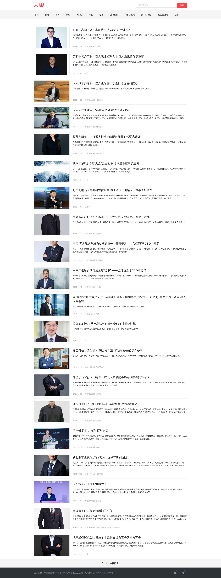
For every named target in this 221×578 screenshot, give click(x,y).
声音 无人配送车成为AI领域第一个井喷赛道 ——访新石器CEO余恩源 (116, 243)
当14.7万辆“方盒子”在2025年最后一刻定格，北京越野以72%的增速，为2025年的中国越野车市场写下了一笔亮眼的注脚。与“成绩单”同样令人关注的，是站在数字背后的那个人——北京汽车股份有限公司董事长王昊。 (129, 170)
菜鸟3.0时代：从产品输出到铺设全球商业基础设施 (104, 324)
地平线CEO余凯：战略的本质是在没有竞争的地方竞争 (107, 537)
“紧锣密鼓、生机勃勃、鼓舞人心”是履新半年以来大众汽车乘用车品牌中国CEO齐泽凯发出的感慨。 (112, 88)
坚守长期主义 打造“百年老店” (91, 430)
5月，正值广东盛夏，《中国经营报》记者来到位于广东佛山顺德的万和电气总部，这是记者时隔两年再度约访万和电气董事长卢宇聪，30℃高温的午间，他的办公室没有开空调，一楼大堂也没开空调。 (130, 63)
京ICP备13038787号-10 (76, 572)
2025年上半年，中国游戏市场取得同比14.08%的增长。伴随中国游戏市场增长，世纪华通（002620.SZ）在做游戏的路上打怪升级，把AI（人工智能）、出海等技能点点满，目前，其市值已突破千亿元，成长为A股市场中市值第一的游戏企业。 (130, 437)
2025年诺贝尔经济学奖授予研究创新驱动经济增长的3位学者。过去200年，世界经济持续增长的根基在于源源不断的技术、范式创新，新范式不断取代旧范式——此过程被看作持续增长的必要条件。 (130, 277)
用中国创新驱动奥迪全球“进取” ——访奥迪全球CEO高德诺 (109, 270)
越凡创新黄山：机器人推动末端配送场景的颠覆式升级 (106, 136)
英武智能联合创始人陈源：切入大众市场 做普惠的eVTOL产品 (111, 217)
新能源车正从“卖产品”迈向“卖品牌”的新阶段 (100, 457)
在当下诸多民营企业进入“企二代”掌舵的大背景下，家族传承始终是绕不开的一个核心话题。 (109, 306)
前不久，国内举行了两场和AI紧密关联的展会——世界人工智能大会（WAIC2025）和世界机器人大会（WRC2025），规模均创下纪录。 (127, 355)
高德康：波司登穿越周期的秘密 (92, 511)
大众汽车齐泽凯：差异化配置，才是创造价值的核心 (105, 83)
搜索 (182, 5)
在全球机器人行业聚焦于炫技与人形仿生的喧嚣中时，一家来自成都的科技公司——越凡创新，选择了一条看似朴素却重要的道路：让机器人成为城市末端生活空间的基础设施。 (129, 143)
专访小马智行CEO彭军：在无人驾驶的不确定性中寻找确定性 (111, 377)
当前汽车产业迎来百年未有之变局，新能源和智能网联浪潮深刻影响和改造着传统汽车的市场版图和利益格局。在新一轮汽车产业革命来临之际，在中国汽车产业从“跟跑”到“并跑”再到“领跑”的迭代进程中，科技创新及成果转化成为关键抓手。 (128, 490)
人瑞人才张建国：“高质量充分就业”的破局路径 (102, 110)
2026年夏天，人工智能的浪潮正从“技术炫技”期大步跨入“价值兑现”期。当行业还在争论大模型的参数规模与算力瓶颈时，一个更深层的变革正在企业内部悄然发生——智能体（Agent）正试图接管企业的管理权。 (130, 36)
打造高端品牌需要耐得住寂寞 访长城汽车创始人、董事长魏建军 (112, 190)
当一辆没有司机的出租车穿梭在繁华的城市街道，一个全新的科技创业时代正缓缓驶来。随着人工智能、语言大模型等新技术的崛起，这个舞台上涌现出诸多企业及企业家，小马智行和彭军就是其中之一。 (129, 383)
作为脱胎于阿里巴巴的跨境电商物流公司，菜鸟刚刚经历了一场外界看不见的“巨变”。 (106, 329)
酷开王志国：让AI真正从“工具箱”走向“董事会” (101, 30)
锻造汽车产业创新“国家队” (89, 484)
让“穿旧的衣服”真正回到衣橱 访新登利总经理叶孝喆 (105, 404)
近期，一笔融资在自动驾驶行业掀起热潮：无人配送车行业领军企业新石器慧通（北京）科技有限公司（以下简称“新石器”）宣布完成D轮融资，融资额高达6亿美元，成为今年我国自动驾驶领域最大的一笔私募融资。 (129, 250)
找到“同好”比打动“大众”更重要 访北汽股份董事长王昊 (106, 163)
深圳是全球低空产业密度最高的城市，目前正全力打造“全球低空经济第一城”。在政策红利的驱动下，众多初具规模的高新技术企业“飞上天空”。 (129, 222)
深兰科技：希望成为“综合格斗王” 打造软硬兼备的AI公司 (108, 350)
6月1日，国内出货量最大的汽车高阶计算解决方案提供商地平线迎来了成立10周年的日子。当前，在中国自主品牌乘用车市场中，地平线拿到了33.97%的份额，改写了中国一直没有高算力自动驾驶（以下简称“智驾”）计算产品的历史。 (129, 544)
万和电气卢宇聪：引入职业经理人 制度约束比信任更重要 (108, 56)
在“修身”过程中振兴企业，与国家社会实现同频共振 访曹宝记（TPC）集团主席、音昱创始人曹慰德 (129, 299)
